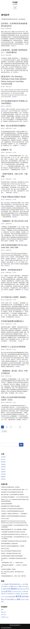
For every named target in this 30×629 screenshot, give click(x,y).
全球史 (14, 586)
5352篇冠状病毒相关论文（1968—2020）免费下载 (13, 576)
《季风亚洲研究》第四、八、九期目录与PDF (12, 562)
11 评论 (14, 179)
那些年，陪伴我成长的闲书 (11, 270)
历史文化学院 (6, 589)
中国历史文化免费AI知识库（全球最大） (11, 487)
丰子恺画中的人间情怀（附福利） (14, 297)
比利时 (17, 593)
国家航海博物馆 (20, 589)
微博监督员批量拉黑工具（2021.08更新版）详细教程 (14, 529)
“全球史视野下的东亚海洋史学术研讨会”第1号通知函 (13, 541)
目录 (12, 599)
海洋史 (18, 596)
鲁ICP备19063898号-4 (15, 625)
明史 (2, 593)
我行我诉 (3, 461)
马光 (3, 28)
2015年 (2, 584)
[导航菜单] (15, 8)
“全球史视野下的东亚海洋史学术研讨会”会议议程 (13, 532)
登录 (2, 609)
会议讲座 (3, 456)
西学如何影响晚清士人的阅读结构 (9, 543)
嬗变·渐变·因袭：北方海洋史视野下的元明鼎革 (12, 494)
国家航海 (14, 589)
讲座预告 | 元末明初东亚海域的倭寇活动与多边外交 (13, 516)
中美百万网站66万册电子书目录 (13, 197)
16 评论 (14, 299)
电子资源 (3, 474)
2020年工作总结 (5, 548)
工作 (22, 591)
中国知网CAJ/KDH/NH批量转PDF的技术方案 (12, 492)
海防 (4, 599)
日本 (24, 591)
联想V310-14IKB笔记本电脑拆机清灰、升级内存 (12, 546)
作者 (9, 586)
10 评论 (14, 152)
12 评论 (14, 128)
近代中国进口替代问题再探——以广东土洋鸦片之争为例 (14, 497)
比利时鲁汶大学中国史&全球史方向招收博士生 (12, 508)
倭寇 (12, 586)
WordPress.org (4, 617)
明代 (27, 591)
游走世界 (3, 471)
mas (21, 584)
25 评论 (14, 272)
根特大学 (14, 593)
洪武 (2, 596)
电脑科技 (3, 476)
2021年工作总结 (5, 518)
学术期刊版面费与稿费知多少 (12, 321)
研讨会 (15, 599)
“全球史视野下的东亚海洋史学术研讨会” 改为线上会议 (14, 534)
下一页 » (4, 431)
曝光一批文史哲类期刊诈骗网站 (13, 126)
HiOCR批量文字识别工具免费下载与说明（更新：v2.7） (14, 489)
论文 (27, 599)
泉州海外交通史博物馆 (23, 593)
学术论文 (3, 459)
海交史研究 (12, 596)
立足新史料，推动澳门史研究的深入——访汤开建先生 (14, 513)
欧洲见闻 (3, 466)
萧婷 (18, 599)
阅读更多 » (13, 45)
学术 (27, 589)
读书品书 (3, 479)
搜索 (21, 444)
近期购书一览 (6, 150)
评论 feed (3, 614)
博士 (17, 586)
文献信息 (3, 464)
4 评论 (14, 402)
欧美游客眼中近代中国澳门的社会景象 (10, 506)
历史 (20, 586)
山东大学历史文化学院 (16, 591)
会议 (7, 586)
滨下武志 (7, 599)
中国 (5, 586)
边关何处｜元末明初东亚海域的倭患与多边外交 (12, 511)
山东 (2, 591)
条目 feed (3, 612)
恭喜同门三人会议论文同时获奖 (13, 347)
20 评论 (14, 199)
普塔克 (5, 593)
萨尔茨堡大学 (23, 599)
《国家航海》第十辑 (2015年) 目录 (14, 221)
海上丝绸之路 (6, 596)
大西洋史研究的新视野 (6, 503)
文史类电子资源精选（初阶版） (8, 569)
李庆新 (7, 593)
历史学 (23, 586)
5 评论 (14, 349)
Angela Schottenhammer (12, 584)
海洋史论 (3, 469)
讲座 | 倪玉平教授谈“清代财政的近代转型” (11, 551)
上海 (23, 584)
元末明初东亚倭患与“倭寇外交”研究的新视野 (12, 556)
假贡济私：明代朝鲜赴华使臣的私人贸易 (11, 553)
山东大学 (7, 591)
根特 (10, 593)
